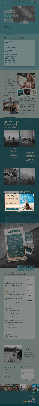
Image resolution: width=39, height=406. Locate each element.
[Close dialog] (33, 195)
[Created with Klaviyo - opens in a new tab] (19, 211)
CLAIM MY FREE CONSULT (12, 208)
